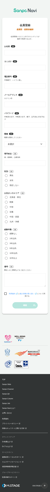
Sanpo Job (6, 403)
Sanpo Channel (8, 389)
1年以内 (13, 238)
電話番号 (13, 78)
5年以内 (13, 248)
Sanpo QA (6, 394)
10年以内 (13, 253)
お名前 (9, 46)
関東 (11, 202)
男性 (11, 175)
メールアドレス (13, 96)
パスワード (24, 116)
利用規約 (12, 294)
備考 (17, 268)
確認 (25, 305)
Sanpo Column (7, 398)
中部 (11, 207)
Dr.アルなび (6, 446)
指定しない (14, 185)
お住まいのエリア (14, 193)
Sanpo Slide (6, 384)
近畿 (11, 212)
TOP (3, 379)
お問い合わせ (7, 413)
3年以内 (13, 243)
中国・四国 (14, 217)
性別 (8, 171)
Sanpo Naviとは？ (8, 408)
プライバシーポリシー (10, 423)
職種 (13, 135)
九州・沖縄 (14, 221)
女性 (11, 180)
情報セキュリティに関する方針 (13, 428)
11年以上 (13, 258)
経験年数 (10, 229)
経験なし (13, 233)
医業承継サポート (8, 477)
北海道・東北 (15, 197)
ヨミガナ (10, 61)
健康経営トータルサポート (11, 457)
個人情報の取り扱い (27, 294)
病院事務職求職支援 (9, 466)
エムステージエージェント (11, 462)
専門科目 (12, 155)
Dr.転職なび (6, 441)
